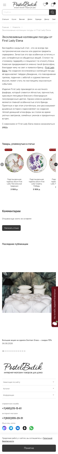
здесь (5, 127)
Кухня (14, 19)
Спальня (5, 19)
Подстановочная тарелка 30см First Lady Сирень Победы (36, 182)
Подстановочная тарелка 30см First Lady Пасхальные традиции (14, 182)
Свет (54, 19)
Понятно (29, 448)
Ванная (22, 19)
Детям (30, 19)
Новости (16, 27)
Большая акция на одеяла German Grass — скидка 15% (27, 340)
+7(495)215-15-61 (12, 408)
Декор (46, 19)
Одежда (38, 19)
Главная (5, 27)
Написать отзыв (11, 228)
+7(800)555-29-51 (12, 418)
